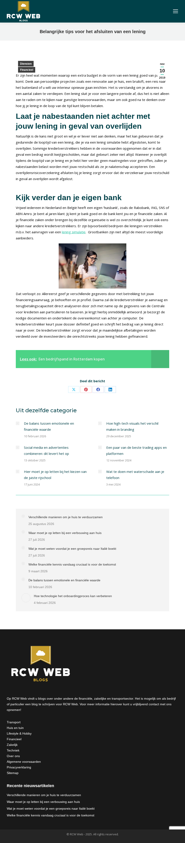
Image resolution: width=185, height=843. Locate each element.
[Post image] (17, 423)
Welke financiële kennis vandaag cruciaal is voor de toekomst (72, 564)
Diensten (26, 63)
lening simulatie (74, 232)
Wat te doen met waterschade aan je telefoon (135, 474)
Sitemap (12, 773)
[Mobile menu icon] (175, 11)
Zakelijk (12, 745)
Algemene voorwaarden (24, 761)
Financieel (26, 69)
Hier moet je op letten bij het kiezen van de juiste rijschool (55, 474)
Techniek (13, 750)
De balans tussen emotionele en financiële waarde (49, 426)
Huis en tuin (15, 728)
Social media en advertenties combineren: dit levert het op (46, 450)
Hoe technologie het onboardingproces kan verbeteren (73, 596)
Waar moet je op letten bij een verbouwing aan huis (65, 533)
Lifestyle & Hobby (19, 733)
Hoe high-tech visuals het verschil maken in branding (132, 426)
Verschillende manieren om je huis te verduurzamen (65, 517)
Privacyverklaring (19, 767)
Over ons (13, 756)
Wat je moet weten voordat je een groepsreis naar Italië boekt (72, 548)
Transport (14, 722)
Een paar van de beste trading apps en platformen (136, 450)
